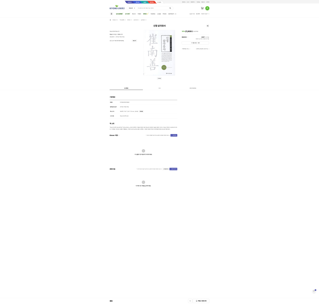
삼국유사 (143, 20)
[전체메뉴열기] (111, 14)
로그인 (188, 2)
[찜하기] (190, 301)
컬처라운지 (171, 14)
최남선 (111, 34)
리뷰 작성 (174, 135)
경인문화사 (112, 37)
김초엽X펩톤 (119, 14)
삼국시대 (136, 20)
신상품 (159, 14)
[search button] (170, 8)
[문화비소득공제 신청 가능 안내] (209, 48)
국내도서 (114, 20)
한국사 (128, 20)
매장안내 (203, 2)
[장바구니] (202, 8)
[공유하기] (207, 25)
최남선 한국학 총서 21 (114, 31)
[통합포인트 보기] (187, 37)
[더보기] (175, 14)
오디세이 (127, 14)
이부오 (118, 34)
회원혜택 (192, 2)
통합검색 (131, 8)
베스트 (134, 14)
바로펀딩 (153, 14)
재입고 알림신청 (202, 301)
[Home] (110, 20)
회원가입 (183, 2)
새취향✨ (145, 14)
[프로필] (207, 8)
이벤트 (139, 14)
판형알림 (141, 111)
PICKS (164, 14)
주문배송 (198, 2)
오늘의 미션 (192, 14)
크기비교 (159, 78)
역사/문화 (122, 20)
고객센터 (207, 2)
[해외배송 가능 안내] (189, 48)
